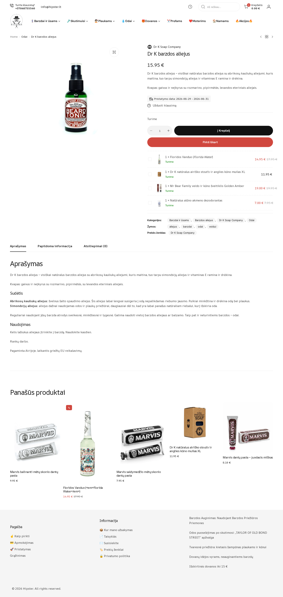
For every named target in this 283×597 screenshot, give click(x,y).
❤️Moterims (197, 21)
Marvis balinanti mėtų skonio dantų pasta (34, 474)
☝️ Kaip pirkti (20, 536)
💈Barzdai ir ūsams (44, 21)
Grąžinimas (18, 556)
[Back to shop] (266, 36)
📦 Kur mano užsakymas (116, 530)
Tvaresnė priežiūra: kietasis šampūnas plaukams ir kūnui (227, 547)
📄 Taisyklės (108, 536)
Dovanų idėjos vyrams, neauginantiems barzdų (221, 557)
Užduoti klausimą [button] (164, 105)
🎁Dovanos (149, 21)
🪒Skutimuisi (76, 21)
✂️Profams (174, 21)
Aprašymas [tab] (18, 246)
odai (200, 226)
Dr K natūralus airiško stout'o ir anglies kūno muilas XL (207, 172)
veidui (212, 226)
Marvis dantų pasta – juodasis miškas (248, 457)
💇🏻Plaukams (103, 21)
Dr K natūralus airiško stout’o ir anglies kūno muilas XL (191, 449)
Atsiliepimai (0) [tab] (95, 246)
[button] (59, 21)
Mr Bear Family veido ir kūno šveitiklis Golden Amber (207, 186)
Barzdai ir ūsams (179, 220)
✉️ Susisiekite (109, 543)
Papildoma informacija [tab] (55, 246)
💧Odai (126, 21)
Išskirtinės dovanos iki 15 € (208, 566)
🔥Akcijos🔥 (244, 21)
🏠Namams (221, 21)
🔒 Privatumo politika (115, 556)
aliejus (173, 226)
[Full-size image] (114, 52)
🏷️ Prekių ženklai (112, 550)
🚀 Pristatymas (20, 549)
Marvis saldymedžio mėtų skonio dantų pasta (138, 474)
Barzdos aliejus (204, 220)
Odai (251, 220)
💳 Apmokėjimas (21, 543)
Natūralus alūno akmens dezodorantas (196, 200)
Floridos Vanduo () (191, 157)
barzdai (187, 226)
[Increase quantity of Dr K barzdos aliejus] (168, 130)
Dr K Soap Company (167, 47)
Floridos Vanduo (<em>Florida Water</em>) (83, 489)
